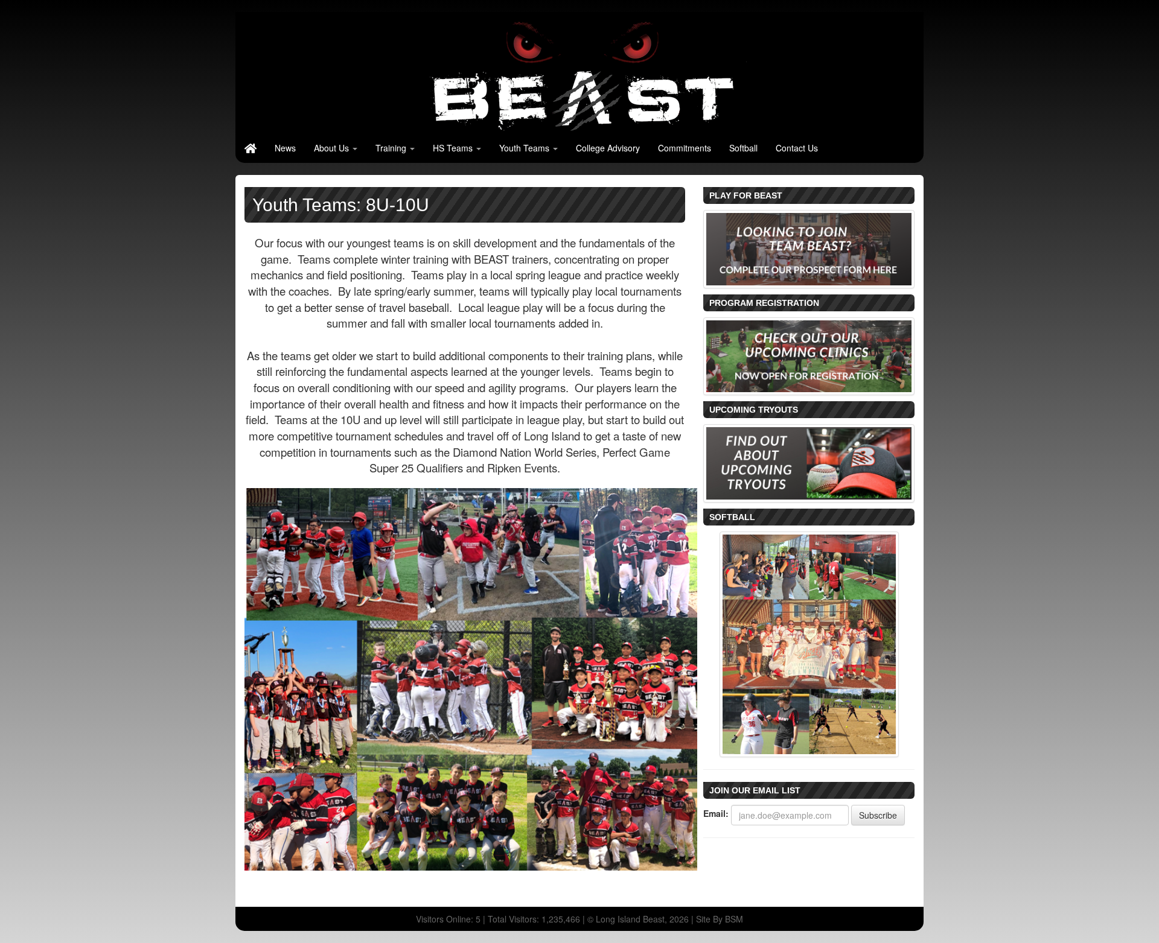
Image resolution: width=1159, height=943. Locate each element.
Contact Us (797, 148)
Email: (716, 813)
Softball (743, 148)
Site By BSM (719, 919)
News (285, 148)
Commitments (684, 148)
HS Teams (454, 148)
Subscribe (878, 815)
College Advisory (608, 148)
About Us (332, 148)
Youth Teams (525, 148)
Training (392, 148)
